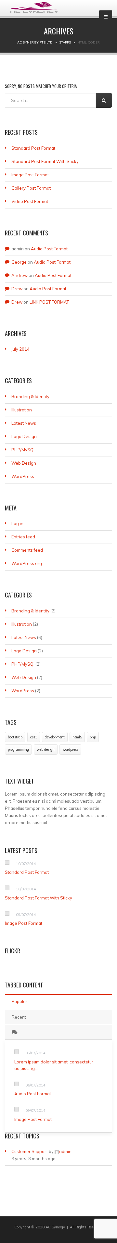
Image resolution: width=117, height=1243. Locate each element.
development (55, 737)
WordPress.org (26, 563)
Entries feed (23, 536)
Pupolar (19, 1001)
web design (46, 749)
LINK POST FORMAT (49, 302)
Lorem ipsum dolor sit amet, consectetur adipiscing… (53, 1065)
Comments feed (27, 550)
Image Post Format (30, 174)
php (93, 737)
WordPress (22, 476)
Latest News (23, 423)
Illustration (21, 409)
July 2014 (20, 349)
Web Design (23, 463)
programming (18, 749)
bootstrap (15, 737)
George (19, 262)
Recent (19, 1017)
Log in (17, 523)
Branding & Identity (30, 396)
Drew (16, 288)
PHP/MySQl (22, 449)
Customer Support (29, 1151)
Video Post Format (29, 201)
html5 (77, 737)
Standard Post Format (33, 148)
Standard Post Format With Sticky (45, 161)
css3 (33, 737)
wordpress (70, 749)
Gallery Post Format (31, 188)
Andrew (19, 275)
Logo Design (24, 436)
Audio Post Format (49, 248)
